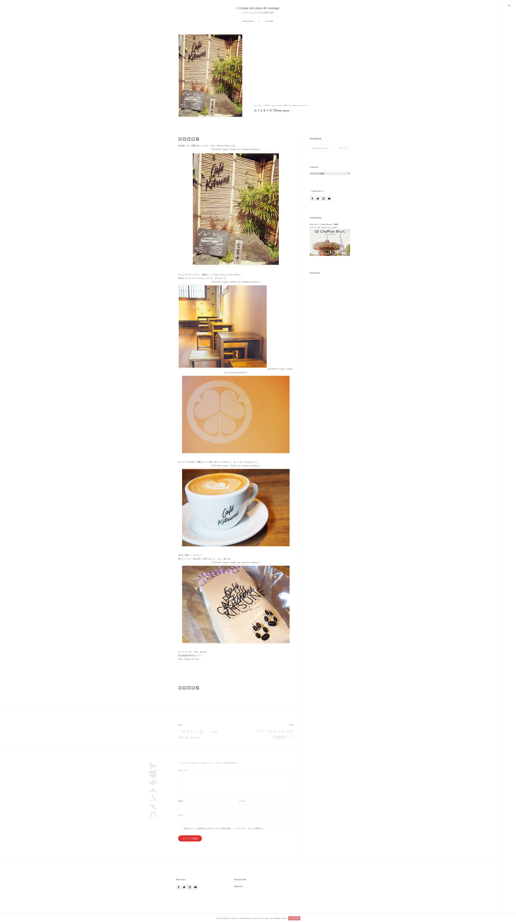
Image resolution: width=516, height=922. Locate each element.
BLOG (295, 105)
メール (242, 801)
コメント (182, 770)
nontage (259, 105)
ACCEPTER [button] (294, 918)
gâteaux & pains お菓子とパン (282, 105)
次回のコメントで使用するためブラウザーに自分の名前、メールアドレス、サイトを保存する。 (224, 828)
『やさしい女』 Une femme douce (197, 734)
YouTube (269, 21)
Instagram (248, 21)
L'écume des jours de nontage (258, 8)
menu (510, 5)
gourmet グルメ (303, 105)
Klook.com (238, 886)
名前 (180, 801)
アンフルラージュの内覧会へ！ (275, 734)
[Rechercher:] (330, 148)
